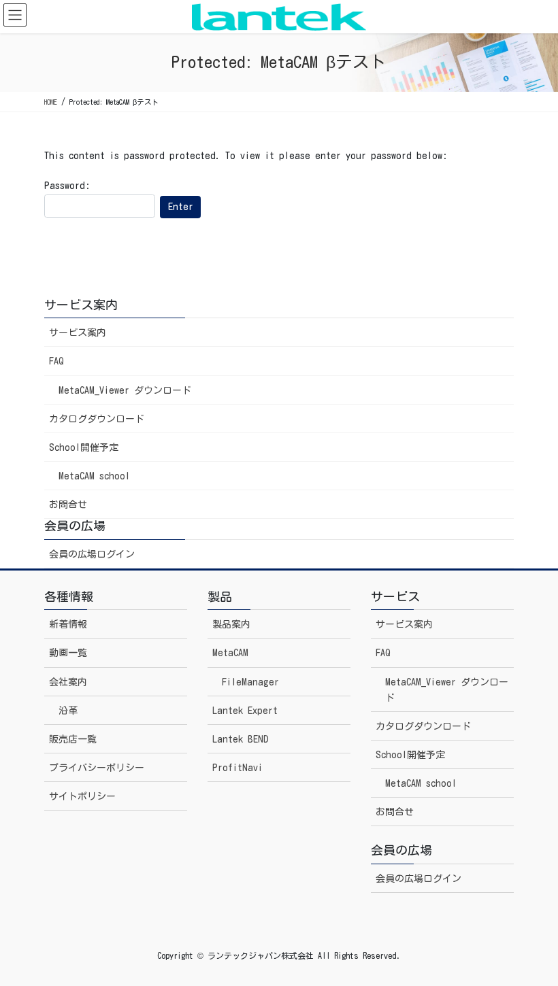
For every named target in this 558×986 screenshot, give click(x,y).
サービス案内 (77, 332)
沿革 (68, 710)
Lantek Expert (245, 710)
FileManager (250, 682)
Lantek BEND (240, 739)
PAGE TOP (530, 945)
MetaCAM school (94, 476)
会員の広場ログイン (92, 554)
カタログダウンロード (96, 419)
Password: (67, 185)
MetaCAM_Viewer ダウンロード (125, 390)
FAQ (56, 361)
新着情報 (68, 624)
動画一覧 (68, 653)
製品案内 (231, 624)
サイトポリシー (82, 796)
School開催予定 (83, 447)
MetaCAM (230, 653)
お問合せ (68, 504)
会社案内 (68, 682)
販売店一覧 (73, 739)
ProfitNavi (237, 767)
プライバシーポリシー (96, 767)
